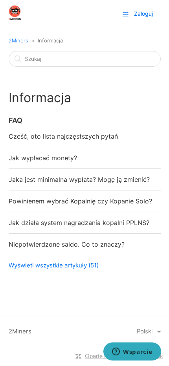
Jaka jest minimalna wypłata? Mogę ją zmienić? (79, 179)
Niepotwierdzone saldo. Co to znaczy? (67, 244)
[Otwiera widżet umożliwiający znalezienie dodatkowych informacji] (132, 352)
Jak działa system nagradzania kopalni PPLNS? (79, 223)
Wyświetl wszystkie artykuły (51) (54, 265)
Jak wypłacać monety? (43, 158)
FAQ (15, 120)
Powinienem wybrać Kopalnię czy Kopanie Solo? (80, 201)
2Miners (18, 40)
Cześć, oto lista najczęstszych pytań (63, 136)
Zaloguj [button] (143, 13)
